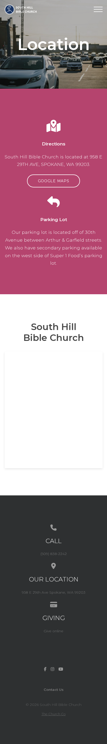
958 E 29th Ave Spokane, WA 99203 (53, 592)
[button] (98, 9)
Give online (53, 631)
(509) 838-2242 (54, 554)
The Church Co (54, 714)
